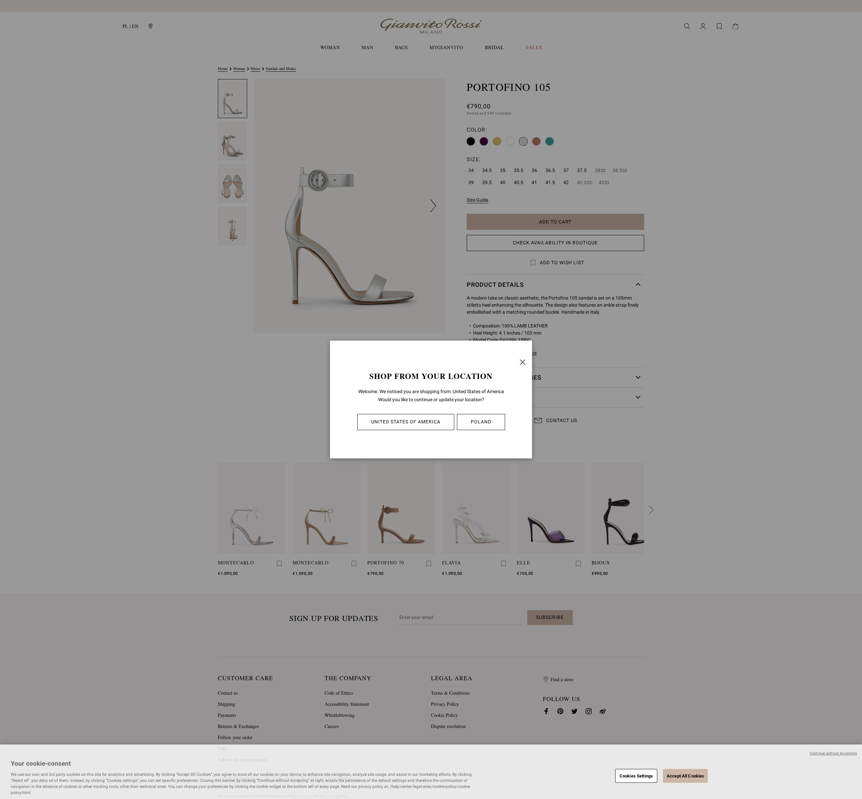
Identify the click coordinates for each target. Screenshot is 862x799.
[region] (431, 771)
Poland (481, 421)
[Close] (523, 362)
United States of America (405, 421)
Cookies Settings (636, 775)
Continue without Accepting (833, 753)
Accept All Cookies (685, 775)
